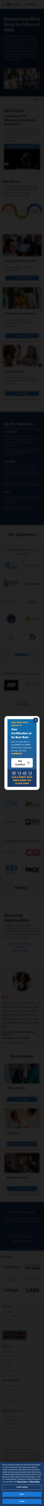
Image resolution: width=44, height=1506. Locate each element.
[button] (22, 763)
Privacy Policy (35, 1482)
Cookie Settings (22, 1487)
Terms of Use (21, 1482)
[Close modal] (35, 720)
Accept (22, 1501)
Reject (22, 1494)
